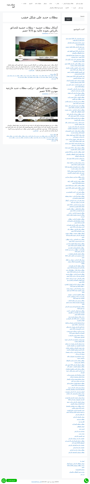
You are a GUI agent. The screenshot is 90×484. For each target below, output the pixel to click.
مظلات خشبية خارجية (43, 77)
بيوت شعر (81, 7)
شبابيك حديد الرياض (79, 431)
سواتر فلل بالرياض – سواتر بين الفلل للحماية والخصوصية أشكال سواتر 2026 (75, 261)
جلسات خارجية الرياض (78, 447)
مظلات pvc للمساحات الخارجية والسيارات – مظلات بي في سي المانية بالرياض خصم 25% (74, 249)
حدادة (50, 3)
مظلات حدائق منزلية (50, 137)
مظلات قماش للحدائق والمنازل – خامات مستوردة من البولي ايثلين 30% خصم (74, 255)
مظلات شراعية (80, 419)
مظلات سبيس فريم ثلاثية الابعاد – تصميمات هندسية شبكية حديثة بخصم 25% (75, 302)
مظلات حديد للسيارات (28, 137)
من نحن (82, 474)
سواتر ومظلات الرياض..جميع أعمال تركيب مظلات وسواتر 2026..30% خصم (75, 465)
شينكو (45, 3)
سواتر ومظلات (23, 75)
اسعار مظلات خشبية (52, 75)
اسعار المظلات (80, 426)
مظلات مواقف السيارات (78, 424)
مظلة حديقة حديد (50, 139)
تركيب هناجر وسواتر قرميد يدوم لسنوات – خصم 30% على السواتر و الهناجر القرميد (75, 318)
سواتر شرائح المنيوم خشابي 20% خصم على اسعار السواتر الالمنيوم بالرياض (75, 172)
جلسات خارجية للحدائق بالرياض (76, 445)
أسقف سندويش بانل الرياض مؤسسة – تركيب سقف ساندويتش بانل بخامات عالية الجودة (74, 393)
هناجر (58, 3)
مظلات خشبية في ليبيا (22, 77)
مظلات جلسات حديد (17, 136)
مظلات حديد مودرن (19, 137)
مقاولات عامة (38, 3)
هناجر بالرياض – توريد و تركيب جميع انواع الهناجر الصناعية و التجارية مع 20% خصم (75, 280)
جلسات (24, 3)
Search (82, 16)
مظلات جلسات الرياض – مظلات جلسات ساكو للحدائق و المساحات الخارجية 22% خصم (75, 220)
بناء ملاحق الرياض (79, 414)
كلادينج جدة (81, 421)
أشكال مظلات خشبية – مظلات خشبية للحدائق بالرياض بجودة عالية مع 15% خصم (34, 29)
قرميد (74, 7)
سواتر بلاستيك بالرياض (78, 417)
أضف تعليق (53, 78)
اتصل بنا (82, 461)
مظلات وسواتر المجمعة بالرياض (76, 452)
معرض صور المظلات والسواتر (56, 7)
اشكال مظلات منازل (43, 75)
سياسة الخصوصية (80, 469)
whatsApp (3, 480)
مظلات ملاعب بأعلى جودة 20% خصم (74, 185)
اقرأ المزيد (31, 70)
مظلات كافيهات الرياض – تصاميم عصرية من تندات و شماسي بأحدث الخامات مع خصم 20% (75, 296)
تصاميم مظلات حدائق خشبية (32, 75)
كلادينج (67, 7)
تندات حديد (81, 433)
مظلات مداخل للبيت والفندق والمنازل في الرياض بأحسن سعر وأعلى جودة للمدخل (75, 370)
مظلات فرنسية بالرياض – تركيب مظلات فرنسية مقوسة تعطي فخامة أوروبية (75, 214)
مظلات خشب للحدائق (53, 77)
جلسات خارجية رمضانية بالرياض (76, 438)
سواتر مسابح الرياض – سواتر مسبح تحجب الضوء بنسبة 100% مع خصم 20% (75, 290)
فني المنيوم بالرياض (79, 436)
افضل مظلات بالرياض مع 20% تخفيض (74, 152)
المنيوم (30, 3)
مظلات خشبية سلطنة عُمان (33, 77)
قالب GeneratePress (37, 481)
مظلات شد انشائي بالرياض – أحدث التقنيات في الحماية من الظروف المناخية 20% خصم (75, 312)
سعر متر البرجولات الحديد (33, 136)
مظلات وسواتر (53, 74)
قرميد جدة (81, 429)
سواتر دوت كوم (79, 3)
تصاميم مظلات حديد (43, 136)
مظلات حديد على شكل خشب (13, 75)
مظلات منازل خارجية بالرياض (77, 450)
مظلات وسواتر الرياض (68, 3)
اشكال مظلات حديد (52, 136)
